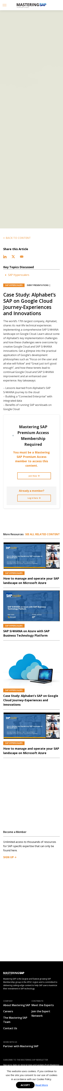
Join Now (33, 475)
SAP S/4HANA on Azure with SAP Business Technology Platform (26, 633)
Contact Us (10, 1028)
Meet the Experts (43, 1005)
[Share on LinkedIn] (5, 256)
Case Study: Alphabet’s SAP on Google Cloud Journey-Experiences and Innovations (30, 700)
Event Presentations (38, 285)
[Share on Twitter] (14, 256)
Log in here (33, 498)
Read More (41, 1085)
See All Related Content (42, 534)
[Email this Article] (21, 256)
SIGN (8, 857)
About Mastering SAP (16, 1005)
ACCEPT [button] (25, 1085)
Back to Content (18, 238)
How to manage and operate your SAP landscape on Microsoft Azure (31, 580)
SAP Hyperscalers (18, 275)
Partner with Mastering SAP (20, 1046)
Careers (8, 1011)
